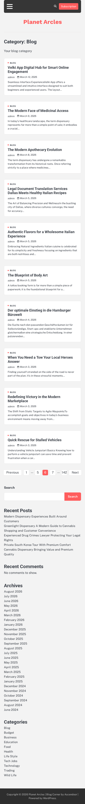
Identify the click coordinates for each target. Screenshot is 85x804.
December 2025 (15, 629)
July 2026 (10, 596)
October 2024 (13, 695)
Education (11, 742)
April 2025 (11, 667)
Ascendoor (70, 794)
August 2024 (13, 705)
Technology (12, 765)
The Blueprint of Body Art (28, 275)
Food (7, 746)
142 (64, 472)
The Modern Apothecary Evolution (35, 150)
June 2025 (11, 657)
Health (8, 751)
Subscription (68, 6)
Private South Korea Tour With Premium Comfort (37, 544)
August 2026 (13, 591)
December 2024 (15, 686)
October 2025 (13, 638)
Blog (13, 63)
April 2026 (11, 610)
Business (10, 737)
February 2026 (14, 620)
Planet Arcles (42, 21)
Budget (9, 732)
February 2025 (14, 676)
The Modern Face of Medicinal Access (38, 111)
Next (75, 472)
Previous (12, 472)
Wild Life (10, 775)
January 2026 (13, 624)
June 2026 (11, 601)
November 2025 (15, 634)
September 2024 (15, 700)
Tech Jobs (10, 761)
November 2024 (15, 690)
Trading (9, 770)
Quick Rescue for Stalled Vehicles (34, 440)
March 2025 (12, 672)
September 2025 (15, 643)
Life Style (10, 756)
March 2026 (12, 615)
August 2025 (13, 648)
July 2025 (11, 653)
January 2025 (13, 681)
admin (11, 77)
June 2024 (11, 709)
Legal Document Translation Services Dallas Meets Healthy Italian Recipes (37, 191)
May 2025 (11, 662)
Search (9, 487)
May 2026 (11, 605)
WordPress (49, 798)
